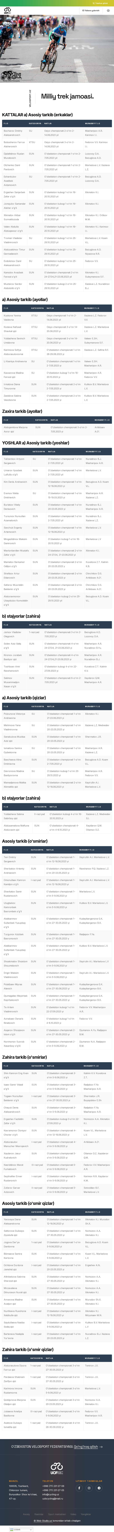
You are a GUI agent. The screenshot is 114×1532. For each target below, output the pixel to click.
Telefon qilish (101, 3)
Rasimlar (39, 1514)
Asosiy (26, 1514)
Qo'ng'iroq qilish (86, 1447)
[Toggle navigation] (108, 11)
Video (73, 1514)
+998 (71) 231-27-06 (53, 1486)
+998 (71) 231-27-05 (53, 1490)
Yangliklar (86, 1514)
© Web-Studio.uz (43, 1520)
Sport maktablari (57, 1514)
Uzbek (16, 1529)
